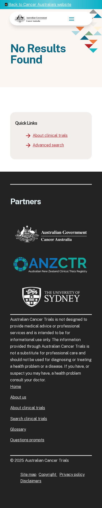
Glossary (18, 429)
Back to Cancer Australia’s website (39, 4)
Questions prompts (27, 440)
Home (15, 386)
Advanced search (48, 145)
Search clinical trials (28, 418)
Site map (28, 474)
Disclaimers (30, 481)
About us (18, 397)
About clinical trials (50, 135)
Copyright (48, 474)
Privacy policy (72, 474)
